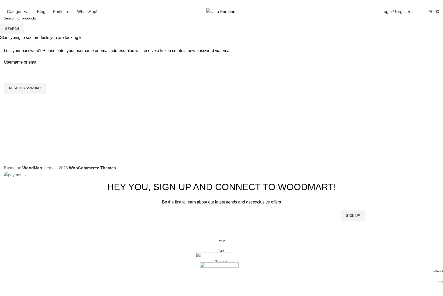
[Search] (415, 12)
